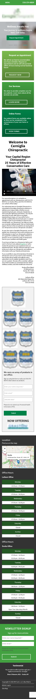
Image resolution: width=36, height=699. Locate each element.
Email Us (23, 244)
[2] (16, 47)
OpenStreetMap (22, 467)
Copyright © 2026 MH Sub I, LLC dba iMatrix (16, 682)
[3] (20, 47)
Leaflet (14, 467)
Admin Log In (6, 685)
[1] (11, 47)
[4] (25, 47)
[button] (18, 462)
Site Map (5, 688)
